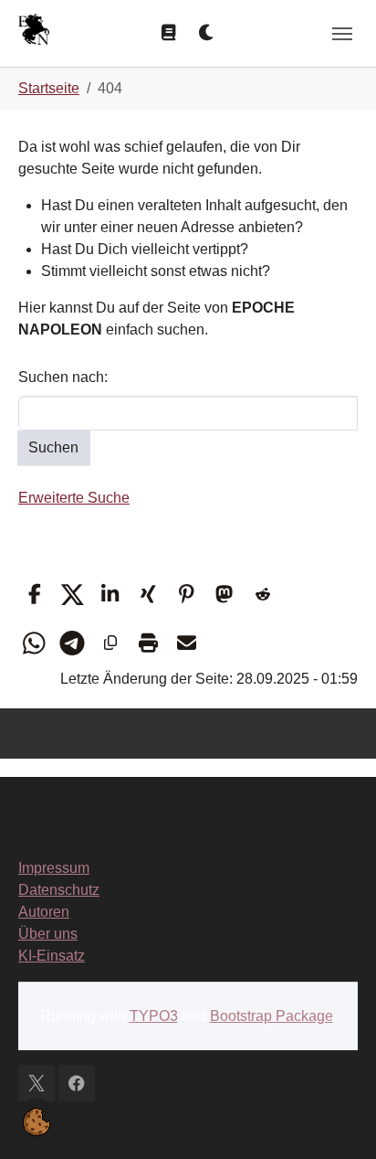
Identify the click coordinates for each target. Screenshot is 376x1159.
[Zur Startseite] (33, 31)
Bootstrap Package (271, 1016)
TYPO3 (154, 1016)
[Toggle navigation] (342, 33)
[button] (34, 595)
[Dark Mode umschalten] (207, 33)
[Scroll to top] (336, 1119)
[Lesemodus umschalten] (168, 33)
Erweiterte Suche (74, 497)
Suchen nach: (63, 377)
